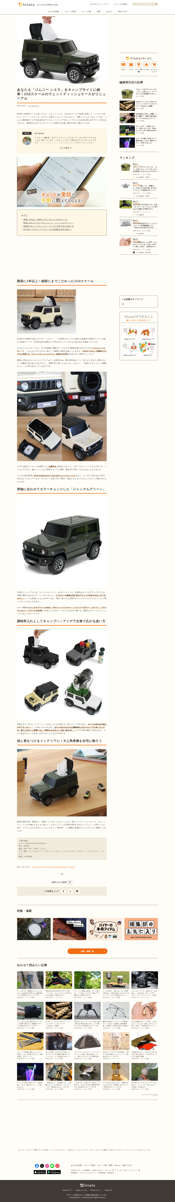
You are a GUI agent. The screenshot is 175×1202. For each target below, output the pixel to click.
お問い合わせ (97, 1170)
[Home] (38, 5)
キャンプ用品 (70, 11)
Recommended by (147, 1094)
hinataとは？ (75, 1170)
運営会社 (111, 1173)
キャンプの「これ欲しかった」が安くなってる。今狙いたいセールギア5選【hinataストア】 (147, 128)
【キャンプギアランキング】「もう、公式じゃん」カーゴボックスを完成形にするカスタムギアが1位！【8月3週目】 (146, 91)
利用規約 (74, 1173)
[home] (87, 1185)
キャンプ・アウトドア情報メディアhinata (33, 1150)
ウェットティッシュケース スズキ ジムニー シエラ (53, 867)
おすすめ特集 (53, 11)
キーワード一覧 (134, 1170)
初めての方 (122, 11)
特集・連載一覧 (87, 951)
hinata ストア (68, 1190)
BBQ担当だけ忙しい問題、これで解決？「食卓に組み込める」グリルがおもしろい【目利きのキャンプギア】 (146, 116)
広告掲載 (86, 1170)
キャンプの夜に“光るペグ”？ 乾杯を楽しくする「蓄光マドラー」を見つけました (146, 141)
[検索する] (156, 4)
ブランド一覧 (109, 1170)
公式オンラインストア (101, 4)
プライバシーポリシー (88, 1173)
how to (109, 11)
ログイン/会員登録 (120, 4)
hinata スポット (96, 1190)
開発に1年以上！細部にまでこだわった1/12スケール (45, 220)
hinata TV (108, 1190)
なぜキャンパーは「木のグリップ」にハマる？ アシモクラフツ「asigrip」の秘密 (146, 104)
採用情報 (102, 1173)
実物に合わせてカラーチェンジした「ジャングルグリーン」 (48, 223)
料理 (99, 11)
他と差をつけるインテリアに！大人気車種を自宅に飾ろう (47, 229)
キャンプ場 (86, 11)
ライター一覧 (121, 1170)
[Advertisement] (38, 257)
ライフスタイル (33, 106)
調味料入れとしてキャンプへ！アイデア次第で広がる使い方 (48, 226)
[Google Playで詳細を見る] (54, 1172)
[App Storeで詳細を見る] (40, 1172)
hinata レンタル (81, 1190)
